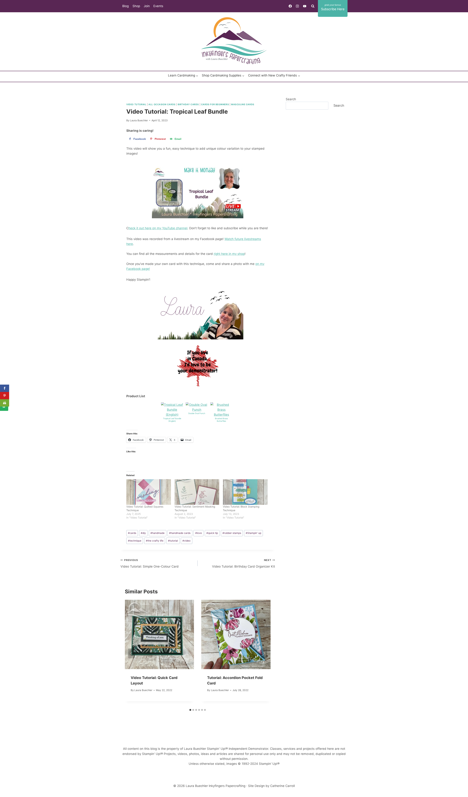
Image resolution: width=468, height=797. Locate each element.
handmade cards (179, 533)
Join (147, 6)
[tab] (190, 710)
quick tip (212, 533)
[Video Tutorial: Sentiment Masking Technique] (197, 492)
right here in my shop (229, 254)
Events (158, 6)
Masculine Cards (242, 104)
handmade (157, 533)
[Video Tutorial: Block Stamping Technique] (245, 492)
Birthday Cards (188, 104)
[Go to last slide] (131, 653)
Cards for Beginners (215, 104)
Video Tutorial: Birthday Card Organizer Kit (243, 563)
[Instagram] (297, 6)
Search (291, 99)
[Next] (264, 653)
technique (134, 540)
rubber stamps (231, 533)
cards (132, 533)
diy (143, 533)
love (198, 533)
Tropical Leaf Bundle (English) (172, 419)
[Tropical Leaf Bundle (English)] (172, 409)
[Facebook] (290, 6)
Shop (136, 6)
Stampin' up (253, 533)
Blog (125, 6)
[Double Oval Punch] (197, 407)
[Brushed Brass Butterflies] (221, 409)
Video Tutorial (136, 104)
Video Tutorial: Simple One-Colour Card (149, 563)
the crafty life (154, 540)
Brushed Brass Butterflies (221, 419)
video (186, 540)
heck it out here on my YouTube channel (158, 228)
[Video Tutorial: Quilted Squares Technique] (148, 492)
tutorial (173, 540)
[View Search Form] (313, 6)
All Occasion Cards (162, 104)
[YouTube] (304, 6)
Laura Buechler (139, 120)
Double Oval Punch (196, 413)
